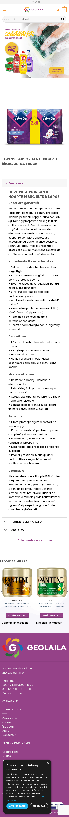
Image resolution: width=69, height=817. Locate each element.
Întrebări (8, 727)
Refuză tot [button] (39, 806)
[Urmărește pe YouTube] (39, 2)
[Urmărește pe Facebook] (30, 2)
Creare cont (10, 718)
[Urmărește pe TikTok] (36, 2)
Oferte (6, 722)
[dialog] (27, 787)
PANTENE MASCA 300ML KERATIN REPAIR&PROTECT (17, 605)
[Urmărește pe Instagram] (33, 2)
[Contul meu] (58, 9)
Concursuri (9, 735)
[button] (4, 10)
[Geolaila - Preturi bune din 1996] (33, 9)
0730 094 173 (10, 701)
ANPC (5, 731)
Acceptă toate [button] (17, 806)
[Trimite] (63, 19)
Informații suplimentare (25, 522)
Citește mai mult (17, 615)
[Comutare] (5, 183)
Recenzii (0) (17, 530)
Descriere (16, 183)
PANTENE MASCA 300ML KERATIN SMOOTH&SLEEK (52, 605)
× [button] (48, 763)
